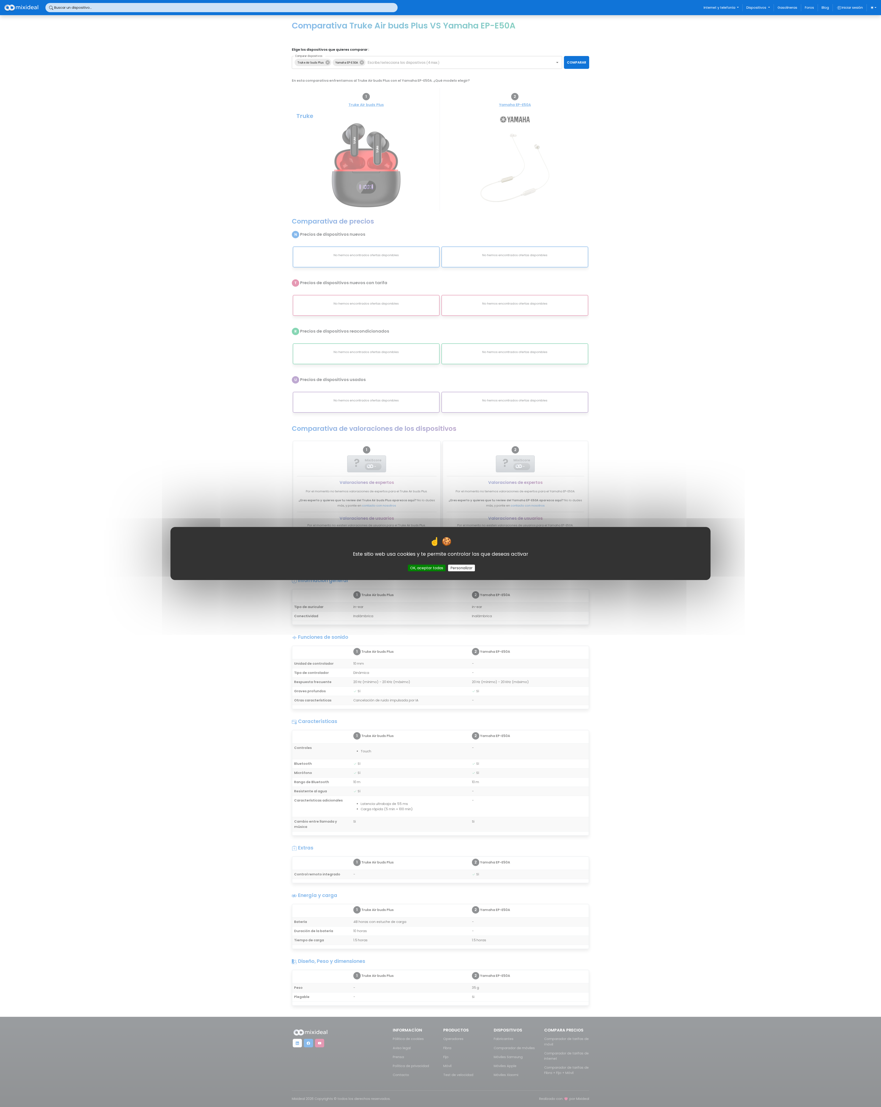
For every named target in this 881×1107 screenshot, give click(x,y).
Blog (825, 7)
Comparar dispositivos (308, 56)
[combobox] (456, 62)
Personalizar (461, 568)
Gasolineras (787, 7)
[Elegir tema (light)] (873, 7)
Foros (809, 7)
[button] (313, 62)
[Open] (557, 62)
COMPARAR (576, 62)
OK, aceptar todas (426, 568)
